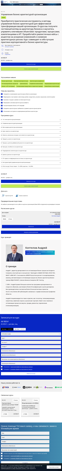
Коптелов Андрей (56, 216)
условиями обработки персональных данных (21, 369)
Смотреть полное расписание (31, 232)
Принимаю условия (54, 467)
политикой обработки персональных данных (22, 367)
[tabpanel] (10, 407)
